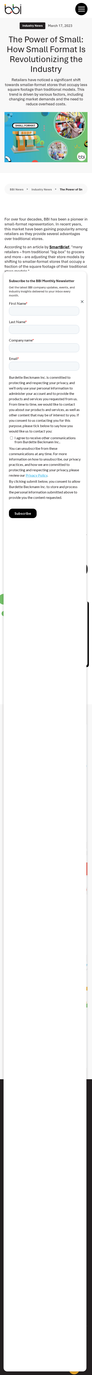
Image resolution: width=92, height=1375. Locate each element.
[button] (81, 9)
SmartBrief (59, 246)
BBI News (16, 189)
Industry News (41, 189)
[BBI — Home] (12, 9)
